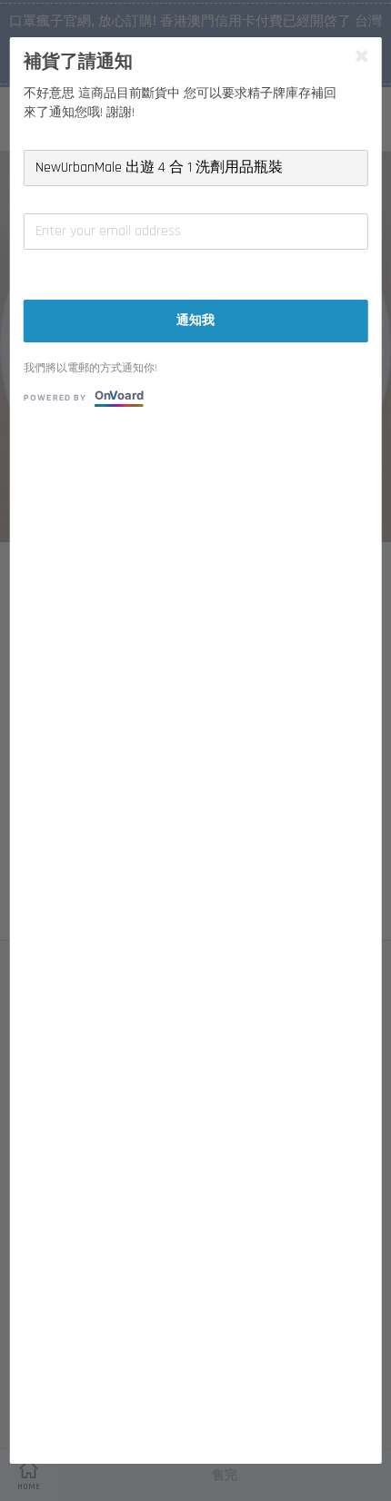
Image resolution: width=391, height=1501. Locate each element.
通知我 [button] (195, 320)
